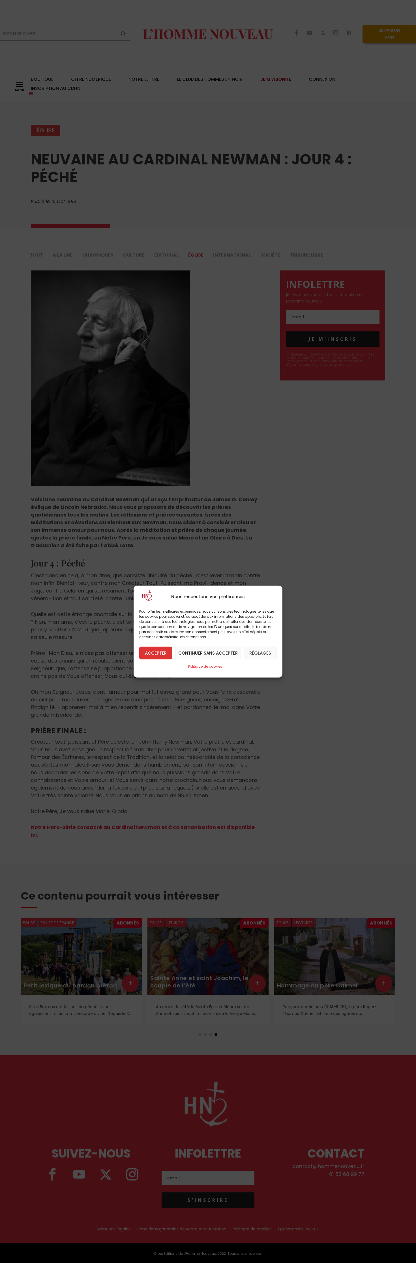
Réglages (260, 653)
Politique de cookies (205, 666)
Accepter (156, 653)
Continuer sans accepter (208, 653)
